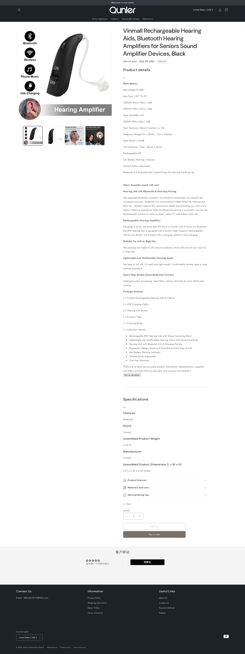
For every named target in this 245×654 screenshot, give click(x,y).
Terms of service (80, 647)
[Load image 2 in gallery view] (53, 135)
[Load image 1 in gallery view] (32, 135)
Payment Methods (167, 608)
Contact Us (164, 603)
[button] (19, 10)
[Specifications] (124, 407)
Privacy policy (65, 647)
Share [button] (128, 503)
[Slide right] (109, 136)
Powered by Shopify (36, 647)
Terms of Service (95, 613)
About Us (163, 598)
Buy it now (154, 534)
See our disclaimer (132, 375)
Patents (162, 613)
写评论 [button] (147, 562)
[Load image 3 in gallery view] (74, 135)
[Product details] (124, 77)
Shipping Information (97, 603)
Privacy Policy (94, 598)
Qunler (25, 647)
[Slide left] (19, 136)
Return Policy (94, 608)
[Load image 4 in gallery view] (95, 135)
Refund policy (52, 647)
